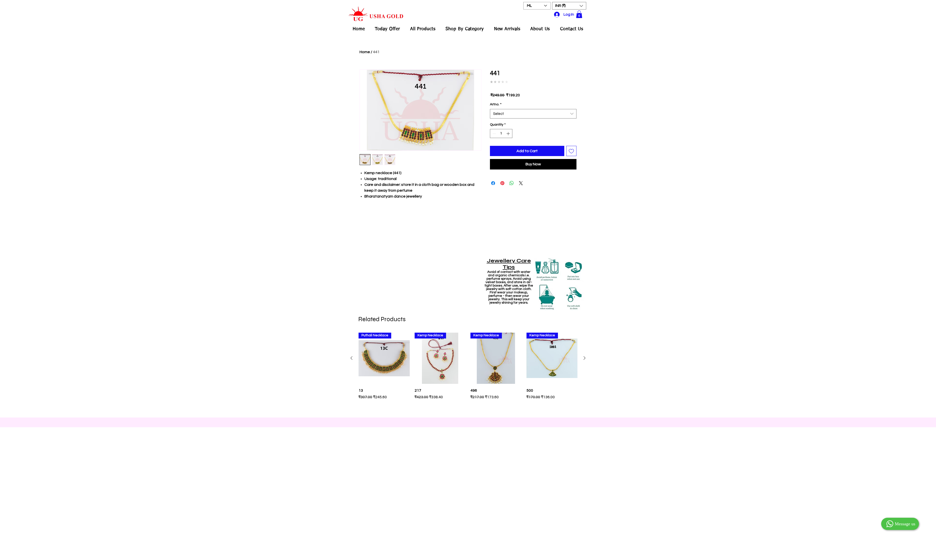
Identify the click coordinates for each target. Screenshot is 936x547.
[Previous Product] (351, 358)
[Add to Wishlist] (571, 151)
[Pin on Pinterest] (502, 183)
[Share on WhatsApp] (512, 183)
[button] (569, 6)
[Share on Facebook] (493, 183)
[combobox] (533, 114)
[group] (468, 372)
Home (365, 52)
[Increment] (509, 133)
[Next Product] (584, 358)
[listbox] (569, 6)
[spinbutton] (501, 133)
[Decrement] (494, 133)
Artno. (495, 104)
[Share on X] (521, 183)
